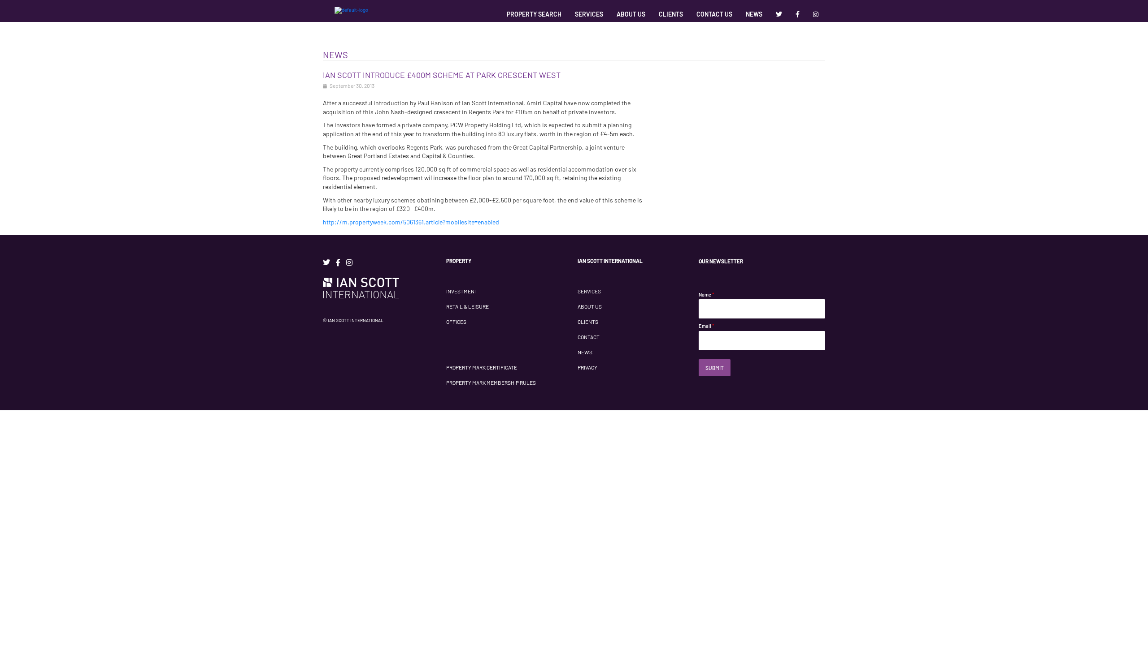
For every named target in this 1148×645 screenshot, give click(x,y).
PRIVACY (587, 367)
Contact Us (714, 14)
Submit (714, 368)
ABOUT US (590, 306)
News (754, 14)
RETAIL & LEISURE (467, 306)
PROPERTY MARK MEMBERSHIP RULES (491, 382)
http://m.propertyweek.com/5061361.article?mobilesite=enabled (411, 222)
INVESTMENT (462, 291)
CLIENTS (588, 321)
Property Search (534, 14)
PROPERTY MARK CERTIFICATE (481, 367)
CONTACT (589, 337)
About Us (631, 14)
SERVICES (589, 291)
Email (706, 326)
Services (589, 14)
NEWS (585, 352)
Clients (671, 14)
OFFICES (456, 321)
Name (706, 294)
